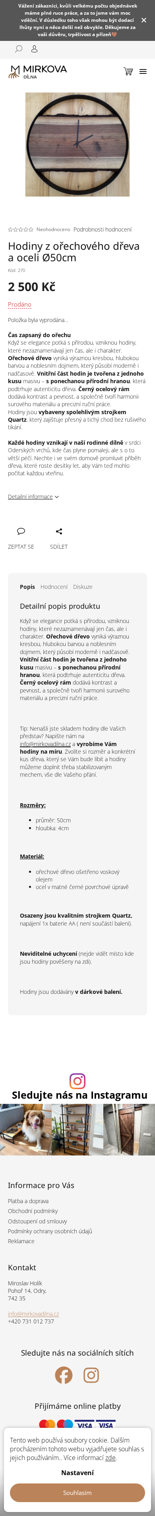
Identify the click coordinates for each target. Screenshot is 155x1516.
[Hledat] (16, 49)
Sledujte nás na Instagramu (79, 1095)
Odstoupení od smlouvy (37, 1221)
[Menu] (143, 71)
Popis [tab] (27, 586)
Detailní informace (30, 496)
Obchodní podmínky (33, 1211)
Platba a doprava (28, 1201)
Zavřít (56, 522)
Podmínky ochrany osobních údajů (50, 1231)
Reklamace (21, 1241)
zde (110, 1457)
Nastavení (77, 1472)
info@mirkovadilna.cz (45, 744)
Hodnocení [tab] (54, 586)
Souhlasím (77, 1493)
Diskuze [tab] (83, 586)
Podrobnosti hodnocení (103, 229)
